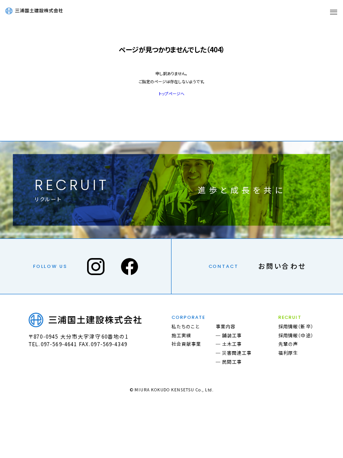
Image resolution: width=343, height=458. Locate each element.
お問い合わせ (282, 266)
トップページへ (171, 94)
